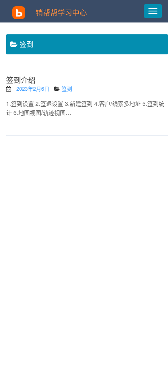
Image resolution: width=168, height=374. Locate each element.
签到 (67, 88)
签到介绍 (20, 79)
